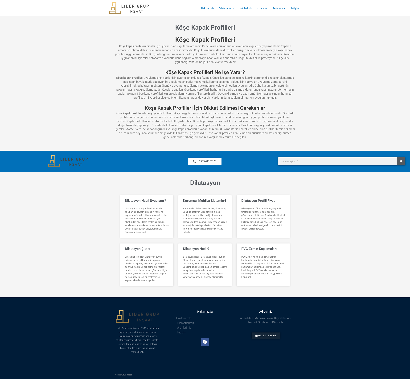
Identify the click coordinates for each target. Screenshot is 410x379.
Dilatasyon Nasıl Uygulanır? (145, 201)
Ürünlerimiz (245, 8)
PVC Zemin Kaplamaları (259, 249)
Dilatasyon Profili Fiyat (258, 201)
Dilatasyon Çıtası (137, 249)
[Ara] (401, 161)
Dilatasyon (225, 8)
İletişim (295, 8)
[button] (232, 8)
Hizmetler (262, 8)
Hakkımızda (207, 8)
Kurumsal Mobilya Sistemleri (204, 201)
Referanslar (279, 8)
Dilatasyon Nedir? (196, 249)
